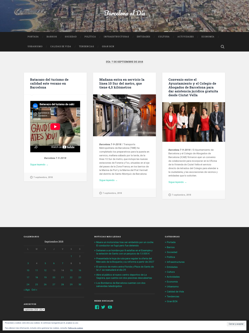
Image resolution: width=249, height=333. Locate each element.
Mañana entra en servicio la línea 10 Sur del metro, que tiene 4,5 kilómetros (121, 83)
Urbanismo (35, 46)
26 (45, 284)
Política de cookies (75, 328)
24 (28, 284)
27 (54, 284)
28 (62, 284)
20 (54, 277)
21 (62, 277)
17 (28, 277)
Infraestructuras (116, 36)
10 (28, 270)
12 (45, 270)
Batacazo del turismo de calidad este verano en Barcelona (49, 83)
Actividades (185, 36)
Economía (208, 36)
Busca (222, 47)
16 (80, 270)
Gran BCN (108, 46)
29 (71, 284)
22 (71, 277)
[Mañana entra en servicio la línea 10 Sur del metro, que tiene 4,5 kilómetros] (124, 115)
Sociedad (71, 36)
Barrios (52, 36)
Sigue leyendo (44, 164)
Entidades (143, 36)
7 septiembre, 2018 (43, 177)
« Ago (27, 289)
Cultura (164, 36)
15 (71, 270)
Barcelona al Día (124, 13)
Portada (33, 36)
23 (80, 277)
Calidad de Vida (60, 46)
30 (80, 284)
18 (36, 277)
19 (45, 277)
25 (36, 284)
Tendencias (86, 46)
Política (90, 36)
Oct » (34, 289)
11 (36, 270)
